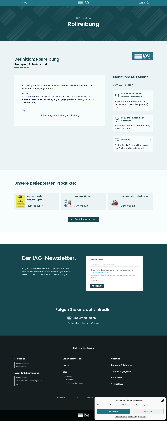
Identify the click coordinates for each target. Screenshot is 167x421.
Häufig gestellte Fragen (74, 383)
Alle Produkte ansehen (84, 219)
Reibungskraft (83, 99)
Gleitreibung (60, 115)
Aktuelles (68, 376)
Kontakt (90, 398)
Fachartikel (69, 380)
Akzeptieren (113, 411)
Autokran (29, 96)
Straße (50, 96)
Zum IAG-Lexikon (123, 85)
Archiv (18, 384)
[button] (162, 400)
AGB (76, 398)
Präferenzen (147, 411)
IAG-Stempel (21, 377)
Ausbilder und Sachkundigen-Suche (30, 381)
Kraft (56, 85)
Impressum (142, 417)
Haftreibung (46, 115)
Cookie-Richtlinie (121, 417)
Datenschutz (132, 417)
